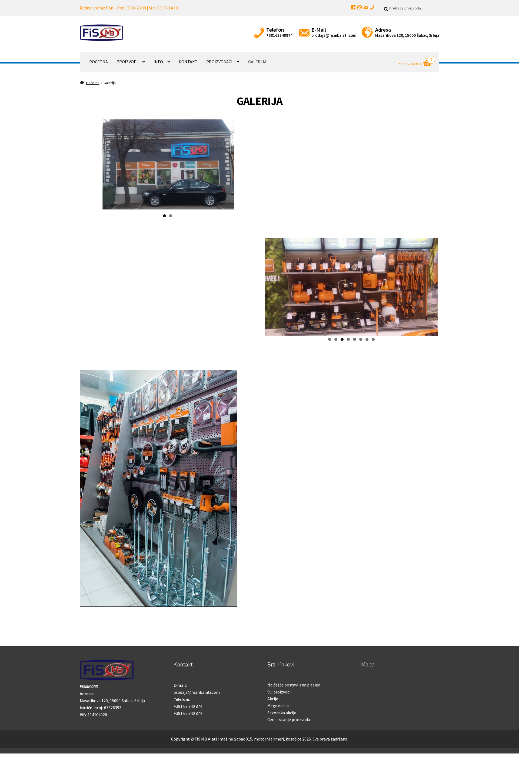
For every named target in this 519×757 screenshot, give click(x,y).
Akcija (272, 698)
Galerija (257, 61)
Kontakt (188, 61)
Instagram (359, 7)
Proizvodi (127, 61)
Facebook (353, 7)
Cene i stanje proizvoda (288, 719)
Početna (98, 61)
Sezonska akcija (281, 712)
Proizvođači (219, 61)
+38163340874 (279, 35)
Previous (72, 162)
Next (262, 162)
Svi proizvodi (279, 692)
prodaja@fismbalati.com (333, 35)
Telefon (372, 7)
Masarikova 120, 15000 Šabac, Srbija (407, 35)
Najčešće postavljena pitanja (293, 685)
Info (158, 61)
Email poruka (365, 7)
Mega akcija (278, 705)
